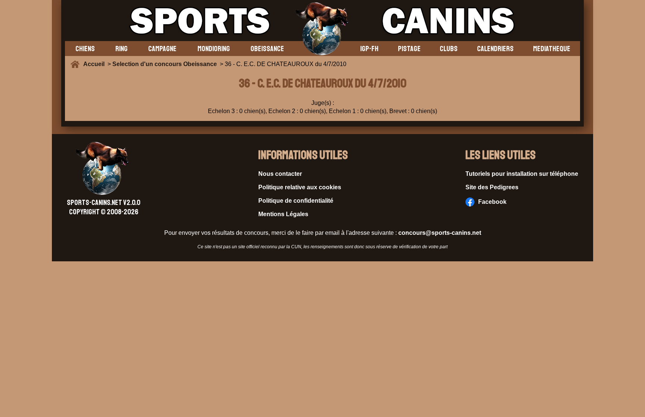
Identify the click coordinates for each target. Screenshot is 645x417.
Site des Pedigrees (491, 187)
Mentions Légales (283, 214)
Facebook (492, 202)
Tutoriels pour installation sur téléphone (521, 174)
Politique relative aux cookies (299, 187)
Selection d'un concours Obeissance (164, 64)
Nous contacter (280, 174)
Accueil (95, 64)
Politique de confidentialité (295, 200)
